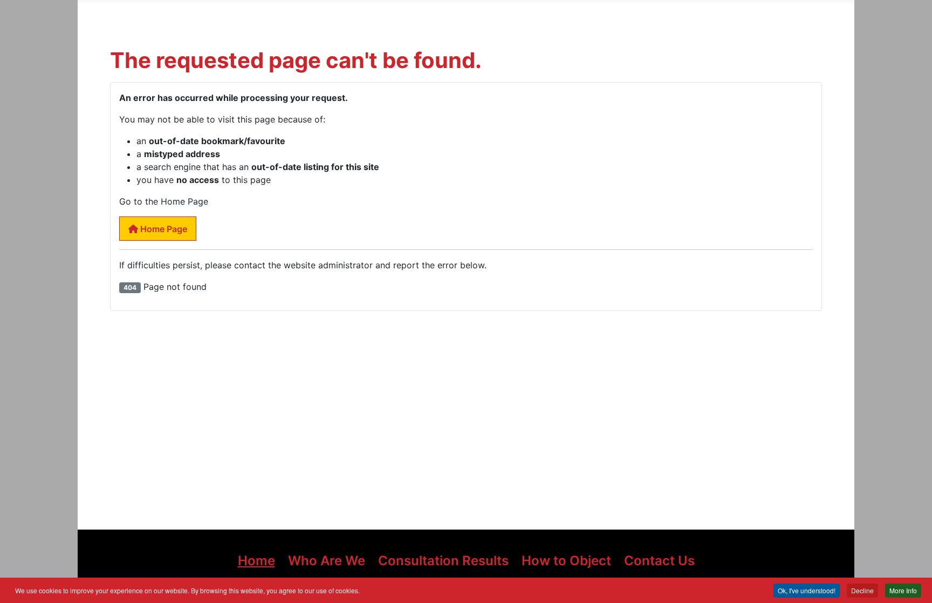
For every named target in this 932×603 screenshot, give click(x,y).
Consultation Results (443, 560)
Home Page (162, 228)
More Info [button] (903, 590)
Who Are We (326, 560)
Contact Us (659, 560)
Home (256, 560)
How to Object (566, 560)
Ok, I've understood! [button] (806, 590)
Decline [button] (862, 590)
